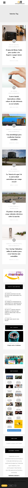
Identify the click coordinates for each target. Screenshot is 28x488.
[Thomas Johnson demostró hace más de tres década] (18, 415)
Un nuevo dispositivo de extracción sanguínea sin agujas (13, 295)
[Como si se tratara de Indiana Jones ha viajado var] (10, 424)
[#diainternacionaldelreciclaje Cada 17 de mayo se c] (18, 397)
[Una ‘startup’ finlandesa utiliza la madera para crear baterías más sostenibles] (14, 233)
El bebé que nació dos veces (12, 320)
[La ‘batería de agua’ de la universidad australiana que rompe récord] (14, 157)
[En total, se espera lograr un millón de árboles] (10, 397)
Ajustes (10, 485)
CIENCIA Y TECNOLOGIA (14, 129)
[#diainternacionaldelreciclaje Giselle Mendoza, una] (10, 406)
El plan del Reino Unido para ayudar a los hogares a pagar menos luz (14, 53)
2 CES (10, 206)
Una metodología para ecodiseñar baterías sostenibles (14, 137)
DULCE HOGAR (14, 44)
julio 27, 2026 (14, 60)
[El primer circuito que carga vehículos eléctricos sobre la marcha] (14, 197)
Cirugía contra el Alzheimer (14, 345)
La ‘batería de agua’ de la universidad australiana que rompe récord (14, 178)
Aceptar (4, 485)
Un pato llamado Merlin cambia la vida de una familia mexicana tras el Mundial (13, 312)
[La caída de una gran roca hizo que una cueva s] (18, 380)
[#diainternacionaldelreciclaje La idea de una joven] (18, 406)
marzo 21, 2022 (14, 259)
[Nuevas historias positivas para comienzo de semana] (18, 424)
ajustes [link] (12, 483)
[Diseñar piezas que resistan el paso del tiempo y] (10, 388)
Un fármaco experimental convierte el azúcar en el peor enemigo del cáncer (13, 303)
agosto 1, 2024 (14, 142)
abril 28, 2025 (14, 107)
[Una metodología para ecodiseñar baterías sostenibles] (14, 120)
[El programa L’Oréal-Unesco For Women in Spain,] (10, 380)
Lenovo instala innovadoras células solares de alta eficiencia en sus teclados (14, 100)
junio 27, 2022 (14, 219)
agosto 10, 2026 (14, 343)
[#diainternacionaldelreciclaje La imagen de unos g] (10, 415)
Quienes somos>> (14, 475)
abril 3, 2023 (14, 185)
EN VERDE (14, 91)
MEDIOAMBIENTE (14, 46)
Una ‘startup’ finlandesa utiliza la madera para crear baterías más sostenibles (14, 252)
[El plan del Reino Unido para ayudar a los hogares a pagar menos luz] (14, 33)
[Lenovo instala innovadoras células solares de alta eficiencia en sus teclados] (14, 77)
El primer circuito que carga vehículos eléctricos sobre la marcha (14, 214)
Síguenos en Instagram (15, 430)
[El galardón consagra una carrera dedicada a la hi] (18, 388)
